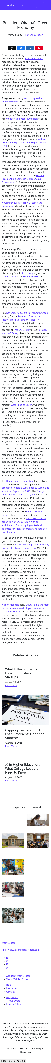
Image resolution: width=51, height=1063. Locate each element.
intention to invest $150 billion (21, 118)
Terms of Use (13, 1000)
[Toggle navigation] (40, 5)
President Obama (34, 58)
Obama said (8, 182)
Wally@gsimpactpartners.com (23, 949)
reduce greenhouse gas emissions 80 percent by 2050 (24, 142)
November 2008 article (18, 312)
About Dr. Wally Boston (18, 975)
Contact (10, 991)
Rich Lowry (27, 273)
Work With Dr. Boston (17, 979)
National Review (31, 276)
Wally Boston (15, 5)
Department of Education (20, 481)
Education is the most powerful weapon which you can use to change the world (25, 608)
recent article (9, 276)
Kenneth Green (40, 312)
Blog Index (12, 997)
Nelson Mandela (10, 604)
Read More (11, 685)
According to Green (21, 404)
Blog (8, 984)
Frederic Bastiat (22, 329)
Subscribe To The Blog (13, 1060)
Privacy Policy (13, 1004)
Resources (11, 988)
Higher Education (33, 34)
